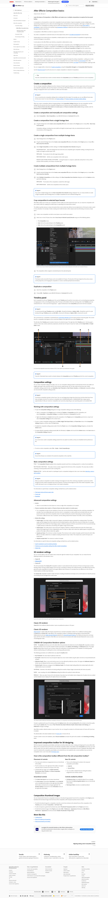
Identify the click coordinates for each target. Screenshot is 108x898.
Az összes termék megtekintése (14, 883)
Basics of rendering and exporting (42, 819)
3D (9, 878)
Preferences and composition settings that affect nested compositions (51, 546)
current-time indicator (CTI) (64, 317)
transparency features (62, 27)
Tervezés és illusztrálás (12, 873)
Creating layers (38, 817)
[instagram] (23, 896)
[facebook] (20, 896)
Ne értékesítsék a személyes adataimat (88, 895)
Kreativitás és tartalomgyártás (32, 874)
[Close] (72, 895)
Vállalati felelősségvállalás (86, 877)
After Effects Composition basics (22, 28)
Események (83, 874)
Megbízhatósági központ (85, 882)
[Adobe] (11, 1)
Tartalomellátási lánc (30, 870)
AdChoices (97, 895)
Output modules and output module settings (76, 99)
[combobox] (74, 5)
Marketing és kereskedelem (40, 1)
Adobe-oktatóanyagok (66, 874)
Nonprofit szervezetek (48, 870)
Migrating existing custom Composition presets (21, 31)
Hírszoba (83, 875)
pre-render (76, 62)
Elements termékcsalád (12, 880)
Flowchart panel (41, 70)
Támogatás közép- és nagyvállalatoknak (69, 875)
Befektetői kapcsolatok (85, 879)
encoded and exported (75, 34)
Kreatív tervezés (18, 1)
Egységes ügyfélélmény (30, 872)
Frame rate (37, 494)
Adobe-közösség (65, 872)
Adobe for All (84, 885)
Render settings (60, 99)
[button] (90, 2)
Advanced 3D (38, 561)
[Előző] (49, 844)
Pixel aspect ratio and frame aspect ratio (44, 492)
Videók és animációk (12, 875)
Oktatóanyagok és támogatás (53, 1)
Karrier (83, 872)
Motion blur (37, 548)
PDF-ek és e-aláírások (28, 1)
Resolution (37, 496)
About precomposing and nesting (42, 821)
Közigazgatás (47, 872)
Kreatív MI (10, 870)
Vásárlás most (65, 1)
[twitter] (25, 896)
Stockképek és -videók (12, 882)
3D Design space (55, 751)
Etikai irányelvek (84, 884)
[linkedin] (27, 896)
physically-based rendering (70, 635)
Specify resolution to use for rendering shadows (46, 544)
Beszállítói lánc (84, 880)
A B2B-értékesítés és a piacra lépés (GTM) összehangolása (34, 875)
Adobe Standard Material (51, 635)
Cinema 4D (58, 733)
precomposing (82, 60)
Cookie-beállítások (78, 895)
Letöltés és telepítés (66, 870)
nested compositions (56, 67)
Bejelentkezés (94, 1)
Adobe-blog (83, 887)
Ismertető (83, 870)
